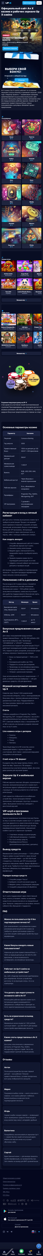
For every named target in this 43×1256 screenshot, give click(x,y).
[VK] (8, 1232)
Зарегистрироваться (29, 3)
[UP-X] (8, 3)
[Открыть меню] (3, 3)
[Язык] (33, 1231)
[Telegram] (11, 1232)
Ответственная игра (9, 1181)
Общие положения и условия (11, 1178)
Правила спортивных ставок (11, 1188)
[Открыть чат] (38, 1246)
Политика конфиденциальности (12, 1185)
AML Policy (6, 1191)
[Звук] (39, 1232)
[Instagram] (4, 1232)
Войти (39, 3)
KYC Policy (6, 1195)
